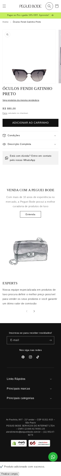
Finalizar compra (9, 474)
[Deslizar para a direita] (34, 311)
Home (5, 22)
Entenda (30, 214)
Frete (5, 113)
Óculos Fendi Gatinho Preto (27, 22)
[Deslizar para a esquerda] (26, 311)
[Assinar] (50, 340)
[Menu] (4, 6)
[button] (49, 6)
